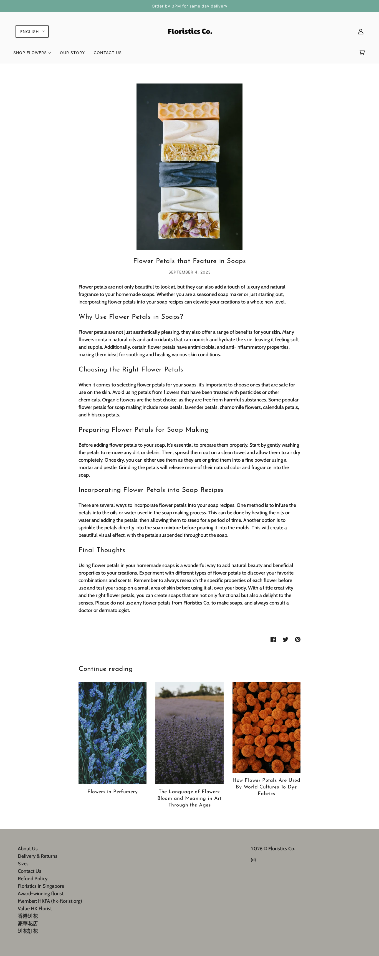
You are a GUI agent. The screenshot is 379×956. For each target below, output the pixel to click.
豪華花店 (28, 923)
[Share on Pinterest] (298, 639)
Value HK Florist (35, 909)
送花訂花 (28, 931)
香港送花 (28, 916)
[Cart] (362, 52)
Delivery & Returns (37, 856)
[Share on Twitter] (285, 639)
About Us (28, 849)
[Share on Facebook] (273, 639)
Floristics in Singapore (41, 886)
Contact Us (29, 871)
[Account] (361, 31)
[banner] (189, 31)
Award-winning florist (41, 894)
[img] (253, 860)
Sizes (23, 864)
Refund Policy (32, 879)
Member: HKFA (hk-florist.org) (50, 901)
